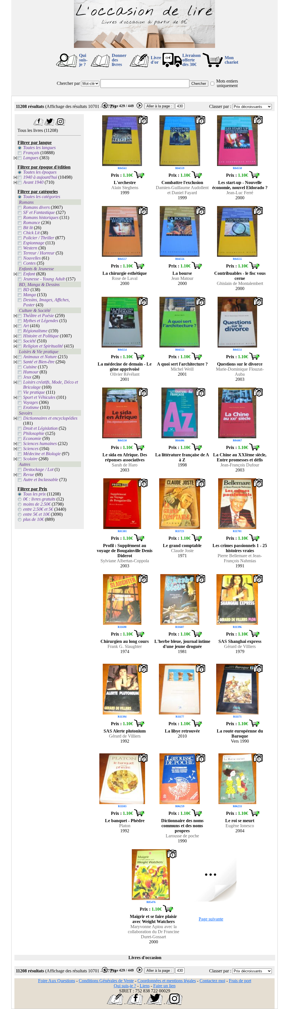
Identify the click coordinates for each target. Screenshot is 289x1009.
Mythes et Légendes (40, 320)
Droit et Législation (40, 428)
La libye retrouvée (182, 731)
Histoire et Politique (41, 335)
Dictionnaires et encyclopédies (50, 418)
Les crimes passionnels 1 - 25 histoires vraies (240, 548)
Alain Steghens (124, 187)
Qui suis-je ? (83, 60)
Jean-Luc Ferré (239, 192)
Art (26, 325)
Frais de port (240, 980)
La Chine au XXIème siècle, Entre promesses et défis (239, 457)
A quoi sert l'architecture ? (182, 364)
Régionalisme (35, 330)
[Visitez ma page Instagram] (60, 123)
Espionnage (33, 242)
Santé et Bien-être (38, 361)
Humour (30, 371)
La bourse (182, 273)
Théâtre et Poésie (38, 315)
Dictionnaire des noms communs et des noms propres (182, 825)
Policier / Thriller (38, 237)
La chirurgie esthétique (124, 273)
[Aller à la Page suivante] (211, 900)
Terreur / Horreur (38, 253)
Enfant (29, 273)
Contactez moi (212, 980)
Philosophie (33, 433)
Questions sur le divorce (239, 364)
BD (26, 289)
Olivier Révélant (124, 374)
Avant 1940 (33, 182)
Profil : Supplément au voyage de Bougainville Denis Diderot (124, 550)
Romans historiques (40, 217)
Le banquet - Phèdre (124, 820)
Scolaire (30, 458)
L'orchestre (125, 182)
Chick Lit (31, 232)
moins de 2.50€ (37, 504)
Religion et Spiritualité (43, 346)
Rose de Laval (124, 278)
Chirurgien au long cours (124, 641)
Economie (32, 438)
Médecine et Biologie (42, 453)
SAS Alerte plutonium (125, 731)
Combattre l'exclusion (182, 182)
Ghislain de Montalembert (240, 283)
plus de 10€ (33, 519)
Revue (28, 474)
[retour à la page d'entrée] (144, 46)
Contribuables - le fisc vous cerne (240, 276)
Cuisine (30, 366)
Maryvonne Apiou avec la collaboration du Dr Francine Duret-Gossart (153, 931)
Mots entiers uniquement (227, 83)
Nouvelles (32, 258)
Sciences (30, 448)
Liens (145, 985)
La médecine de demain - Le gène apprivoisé (125, 366)
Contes (29, 263)
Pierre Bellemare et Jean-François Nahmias (240, 558)
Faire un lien (164, 985)
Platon (124, 825)
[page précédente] (105, 107)
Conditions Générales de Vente (106, 980)
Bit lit (28, 227)
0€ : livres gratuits (39, 499)
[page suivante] (139, 107)
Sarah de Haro (124, 465)
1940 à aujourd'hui (40, 177)
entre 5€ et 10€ (36, 514)
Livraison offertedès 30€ (191, 60)
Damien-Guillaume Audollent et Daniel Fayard (182, 190)
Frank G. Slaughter (125, 646)
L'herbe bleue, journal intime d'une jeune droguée (182, 644)
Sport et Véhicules (39, 397)
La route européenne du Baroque (240, 733)
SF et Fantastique (39, 212)
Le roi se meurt (239, 820)
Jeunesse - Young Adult (44, 278)
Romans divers (36, 207)
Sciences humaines (40, 443)
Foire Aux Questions (56, 980)
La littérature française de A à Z (182, 457)
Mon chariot (231, 60)
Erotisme (31, 407)
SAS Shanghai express (239, 641)
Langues (30, 157)
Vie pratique (34, 392)
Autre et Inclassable (40, 479)
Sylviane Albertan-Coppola (124, 560)
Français (31, 152)
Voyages (30, 402)
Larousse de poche (182, 835)
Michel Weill (182, 369)
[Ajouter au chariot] (139, 176)
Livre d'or (156, 60)
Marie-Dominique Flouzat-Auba (240, 372)
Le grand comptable (182, 545)
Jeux (27, 377)
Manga (29, 294)
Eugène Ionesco (239, 825)
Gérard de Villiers (240, 646)
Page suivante (211, 919)
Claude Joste (182, 550)
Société (29, 340)
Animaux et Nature (40, 356)
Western (30, 247)
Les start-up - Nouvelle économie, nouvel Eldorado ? (240, 185)
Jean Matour (182, 278)
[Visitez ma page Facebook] (38, 123)
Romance (31, 222)
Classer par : (220, 106)
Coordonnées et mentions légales (166, 980)
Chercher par (68, 83)
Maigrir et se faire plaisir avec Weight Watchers (153, 919)
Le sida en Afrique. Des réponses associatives (124, 457)
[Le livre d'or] (115, 1003)
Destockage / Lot (38, 469)
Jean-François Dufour (239, 465)
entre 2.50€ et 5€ (38, 509)
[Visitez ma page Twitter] (49, 123)
